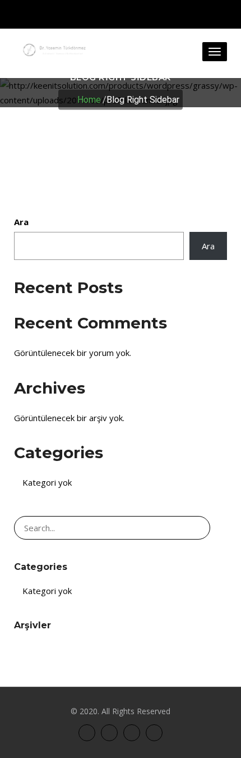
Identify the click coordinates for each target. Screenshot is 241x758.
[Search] (196, 528)
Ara (21, 221)
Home (89, 99)
